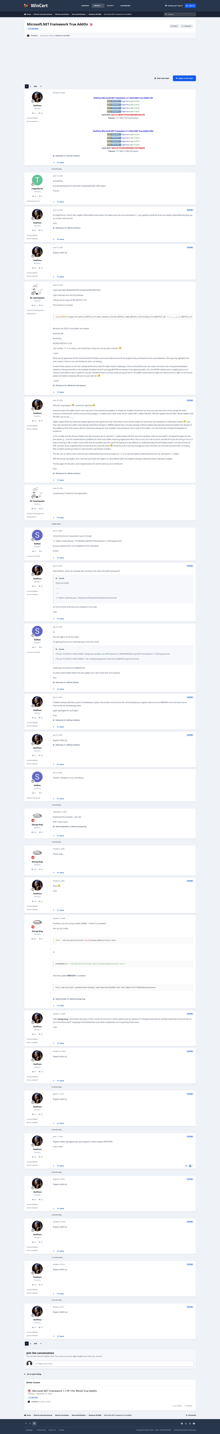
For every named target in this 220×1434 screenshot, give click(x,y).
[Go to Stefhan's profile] (37, 535)
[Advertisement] (110, 57)
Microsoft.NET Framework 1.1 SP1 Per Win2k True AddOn (64, 1390)
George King (37, 824)
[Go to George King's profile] (37, 816)
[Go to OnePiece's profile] (28, 35)
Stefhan (37, 544)
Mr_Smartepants (37, 298)
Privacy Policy (41, 1430)
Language (29, 1430)
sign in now (77, 1356)
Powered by (185, 1430)
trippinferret (37, 188)
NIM (186, 1166)
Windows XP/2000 (62, 36)
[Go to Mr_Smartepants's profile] (37, 289)
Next (35, 86)
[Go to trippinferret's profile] (37, 180)
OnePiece (34, 36)
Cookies (61, 1430)
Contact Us (52, 1430)
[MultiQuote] (53, 162)
